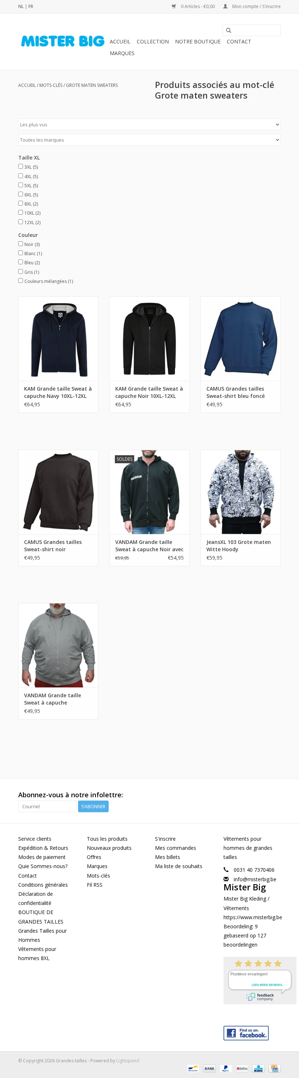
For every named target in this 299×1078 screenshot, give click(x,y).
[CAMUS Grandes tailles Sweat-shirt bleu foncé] (241, 338)
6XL (31, 195)
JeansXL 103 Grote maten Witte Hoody (238, 545)
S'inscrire (165, 838)
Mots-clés (50, 85)
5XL (31, 186)
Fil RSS (94, 884)
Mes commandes (175, 847)
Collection (153, 41)
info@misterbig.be (255, 879)
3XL (31, 167)
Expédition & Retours (43, 847)
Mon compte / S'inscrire (256, 6)
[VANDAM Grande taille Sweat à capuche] (58, 645)
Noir (32, 244)
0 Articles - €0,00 (198, 6)
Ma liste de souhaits (178, 866)
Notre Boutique (198, 41)
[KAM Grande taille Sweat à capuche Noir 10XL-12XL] (149, 338)
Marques (122, 53)
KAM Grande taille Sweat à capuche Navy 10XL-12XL (58, 392)
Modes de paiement (42, 856)
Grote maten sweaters (92, 85)
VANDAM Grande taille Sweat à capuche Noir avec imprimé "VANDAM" (149, 545)
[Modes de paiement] (192, 1068)
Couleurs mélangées (48, 281)
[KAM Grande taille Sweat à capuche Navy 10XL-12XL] (58, 338)
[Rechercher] (228, 30)
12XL (32, 222)
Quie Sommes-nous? (42, 866)
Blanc (33, 253)
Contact (239, 41)
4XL (31, 176)
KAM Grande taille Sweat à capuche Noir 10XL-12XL (149, 392)
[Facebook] (252, 1031)
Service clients (34, 838)
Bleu (32, 263)
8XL (31, 204)
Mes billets (167, 856)
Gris (31, 272)
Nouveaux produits (109, 847)
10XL (32, 213)
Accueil (120, 41)
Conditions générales (43, 884)
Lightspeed (127, 1061)
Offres (94, 856)
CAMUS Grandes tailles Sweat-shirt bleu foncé (235, 392)
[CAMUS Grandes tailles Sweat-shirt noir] (58, 492)
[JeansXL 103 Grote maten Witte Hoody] (241, 492)
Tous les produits (107, 838)
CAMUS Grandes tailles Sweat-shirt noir (53, 545)
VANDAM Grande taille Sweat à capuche (52, 699)
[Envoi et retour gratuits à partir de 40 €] (63, 42)
